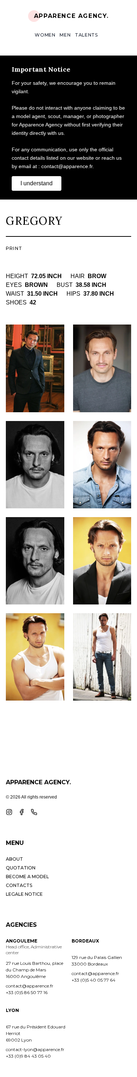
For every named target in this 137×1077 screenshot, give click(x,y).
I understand (36, 183)
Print (14, 248)
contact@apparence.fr (29, 986)
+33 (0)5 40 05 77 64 (93, 980)
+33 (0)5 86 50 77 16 (26, 992)
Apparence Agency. (71, 15)
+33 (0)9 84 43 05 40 (28, 1056)
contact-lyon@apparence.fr (35, 1049)
